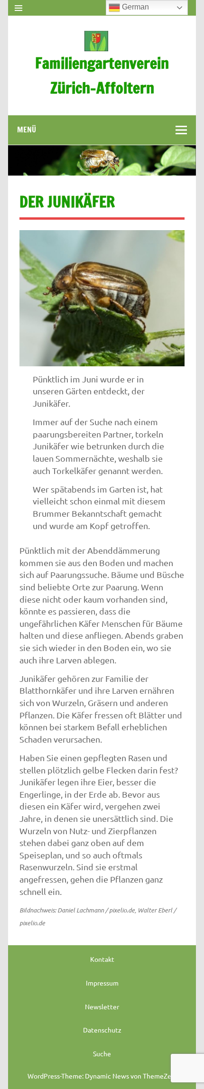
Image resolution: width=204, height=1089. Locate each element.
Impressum (102, 982)
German (134, 7)
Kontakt (102, 959)
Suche (102, 1053)
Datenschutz (102, 1029)
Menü (26, 129)
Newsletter (102, 1006)
